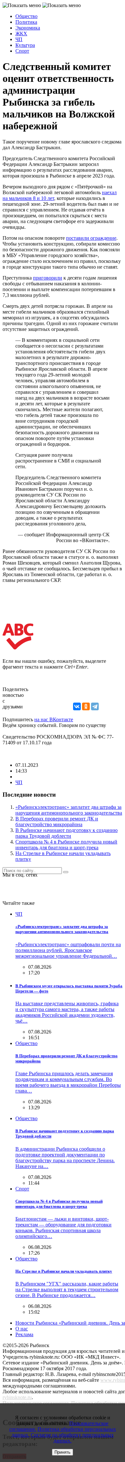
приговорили (47, 278)
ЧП (18, 39)
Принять (62, 1452)
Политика (26, 22)
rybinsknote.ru (17, 1397)
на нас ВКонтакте (53, 719)
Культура (25, 45)
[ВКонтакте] (77, 706)
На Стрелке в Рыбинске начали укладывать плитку (63, 1271)
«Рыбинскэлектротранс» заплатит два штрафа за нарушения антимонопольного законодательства (68, 810)
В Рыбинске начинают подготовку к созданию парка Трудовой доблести (66, 833)
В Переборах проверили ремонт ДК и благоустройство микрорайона (56, 821)
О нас (21, 1328)
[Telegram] (95, 706)
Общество (26, 16)
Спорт (22, 51)
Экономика (27, 27)
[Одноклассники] (86, 706)
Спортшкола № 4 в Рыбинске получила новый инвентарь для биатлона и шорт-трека (66, 844)
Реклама (24, 1334)
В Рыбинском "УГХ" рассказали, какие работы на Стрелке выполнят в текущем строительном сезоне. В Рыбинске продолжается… (66, 1289)
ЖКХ (21, 33)
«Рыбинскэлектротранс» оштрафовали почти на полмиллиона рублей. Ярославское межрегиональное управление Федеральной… (68, 950)
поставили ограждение (91, 238)
